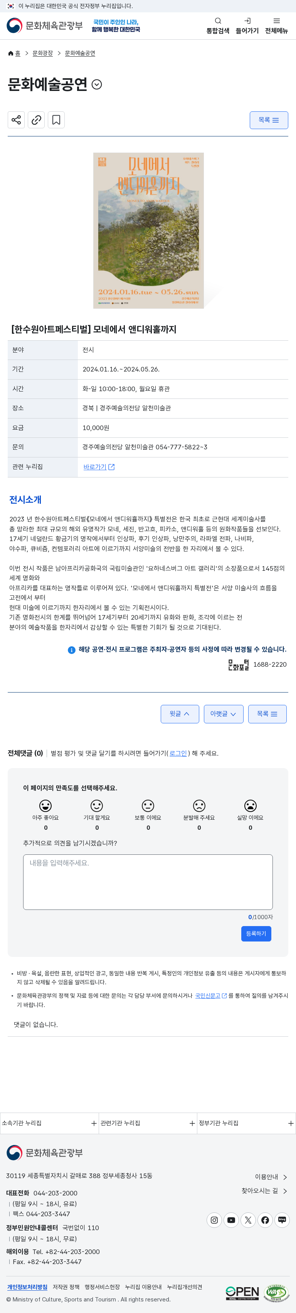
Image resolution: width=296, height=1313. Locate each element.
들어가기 (247, 31)
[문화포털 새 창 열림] (239, 665)
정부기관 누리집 (219, 1123)
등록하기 (256, 933)
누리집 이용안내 (143, 1287)
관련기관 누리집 (120, 1123)
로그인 (178, 753)
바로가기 (95, 467)
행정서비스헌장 (102, 1287)
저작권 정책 (66, 1287)
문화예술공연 (80, 53)
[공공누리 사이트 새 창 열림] (242, 1293)
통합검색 (218, 31)
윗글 (175, 714)
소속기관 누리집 (22, 1123)
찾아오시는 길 (261, 1191)
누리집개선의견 (184, 1287)
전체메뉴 (276, 31)
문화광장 (43, 53)
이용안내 (267, 1177)
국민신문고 (207, 995)
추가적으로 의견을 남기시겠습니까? (70, 843)
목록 (264, 120)
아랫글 (219, 714)
